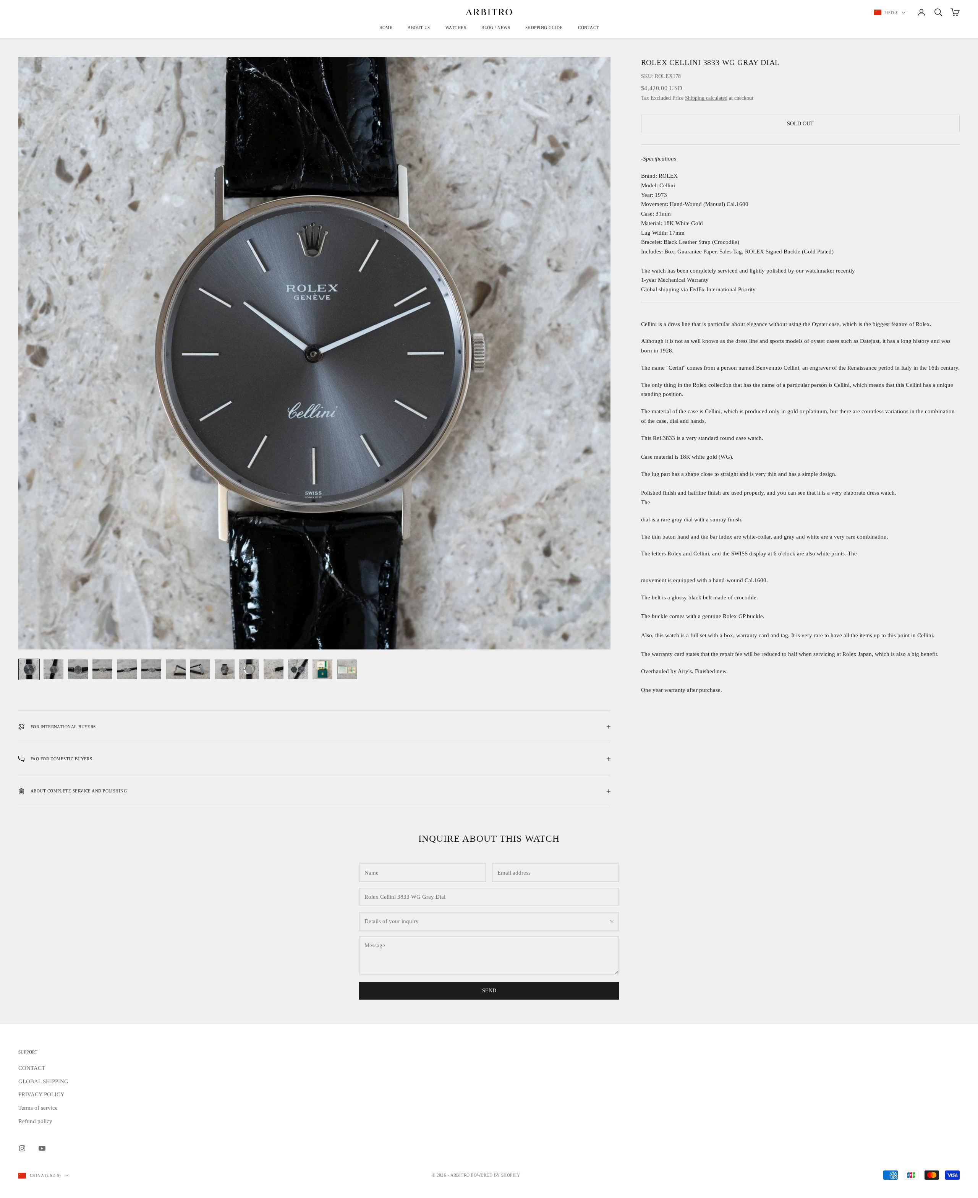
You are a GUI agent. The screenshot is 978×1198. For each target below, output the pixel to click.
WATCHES (455, 27)
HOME (386, 27)
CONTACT (588, 27)
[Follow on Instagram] (22, 1148)
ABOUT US (419, 27)
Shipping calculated (706, 98)
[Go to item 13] (322, 669)
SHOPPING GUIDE (544, 27)
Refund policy (35, 1121)
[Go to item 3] (78, 669)
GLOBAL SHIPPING (43, 1081)
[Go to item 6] (151, 669)
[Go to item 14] (347, 669)
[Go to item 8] (200, 669)
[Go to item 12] (298, 669)
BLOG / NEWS (495, 27)
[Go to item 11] (273, 669)
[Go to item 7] (175, 669)
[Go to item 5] (127, 669)
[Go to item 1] (29, 669)
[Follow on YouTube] (42, 1148)
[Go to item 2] (53, 669)
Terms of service (38, 1108)
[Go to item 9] (224, 669)
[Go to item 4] (102, 669)
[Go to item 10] (249, 669)
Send (489, 990)
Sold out (800, 124)
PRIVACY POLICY (41, 1094)
